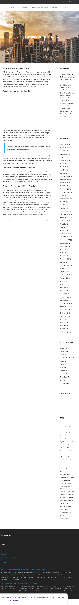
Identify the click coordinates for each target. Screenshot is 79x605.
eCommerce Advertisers (67, 448)
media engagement (65, 480)
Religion (62, 370)
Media (30, 34)
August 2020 (64, 278)
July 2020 (63, 281)
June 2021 (63, 252)
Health (62, 355)
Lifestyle (69, 474)
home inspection (69, 466)
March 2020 (63, 294)
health (69, 460)
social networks (64, 503)
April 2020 (63, 291)
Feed (4, 562)
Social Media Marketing (66, 500)
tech (61, 509)
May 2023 (63, 205)
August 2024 (64, 183)
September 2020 (65, 275)
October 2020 (64, 272)
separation (63, 494)
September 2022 (65, 221)
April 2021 (63, 256)
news (61, 483)
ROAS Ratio (71, 491)
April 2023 (63, 208)
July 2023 (63, 202)
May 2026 (63, 151)
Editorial (62, 1)
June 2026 (63, 148)
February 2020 (64, 297)
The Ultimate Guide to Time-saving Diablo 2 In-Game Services (67, 114)
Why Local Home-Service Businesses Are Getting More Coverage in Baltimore (67, 78)
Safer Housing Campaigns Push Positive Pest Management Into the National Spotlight (67, 96)
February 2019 (64, 332)
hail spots (62, 457)
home (61, 466)
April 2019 (63, 329)
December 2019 (65, 303)
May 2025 (63, 170)
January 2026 (64, 154)
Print (76, 1)
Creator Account (64, 436)
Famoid (69, 451)
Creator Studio (64, 439)
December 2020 (65, 265)
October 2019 (64, 310)
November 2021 (65, 240)
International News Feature (9, 557)
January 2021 (64, 262)
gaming (67, 454)
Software (63, 374)
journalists (63, 474)
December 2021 (65, 237)
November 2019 (65, 306)
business (62, 424)
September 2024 (65, 179)
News (34, 34)
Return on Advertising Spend (66, 487)
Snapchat (62, 497)
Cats (72, 427)
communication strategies (67, 433)
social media (70, 497)
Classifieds (69, 1)
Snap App (70, 494)
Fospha (62, 454)
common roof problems (66, 430)
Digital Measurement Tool (67, 442)
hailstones (69, 457)
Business (62, 348)
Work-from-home (65, 518)
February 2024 (64, 189)
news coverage (69, 483)
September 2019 (65, 313)
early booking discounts (66, 445)
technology (67, 509)
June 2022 (63, 224)
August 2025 (64, 160)
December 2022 (65, 214)
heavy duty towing (65, 463)
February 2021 (64, 259)
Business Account (65, 427)
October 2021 (64, 243)
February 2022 (64, 233)
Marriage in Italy (64, 477)
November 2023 (65, 195)
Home (55, 1)
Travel (61, 380)
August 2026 (64, 144)
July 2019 (63, 319)
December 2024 (65, 176)
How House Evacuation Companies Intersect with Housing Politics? (67, 106)
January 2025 (64, 173)
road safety (63, 491)
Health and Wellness (66, 358)
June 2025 (63, 167)
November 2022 (65, 217)
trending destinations (66, 512)
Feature (3, 560)
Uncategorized (64, 383)
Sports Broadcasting (65, 506)
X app (72, 518)
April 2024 (63, 186)
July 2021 (63, 249)
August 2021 (64, 246)
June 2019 (63, 322)
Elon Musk (63, 451)
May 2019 (63, 326)
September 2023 (65, 198)
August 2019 (64, 316)
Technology (63, 377)
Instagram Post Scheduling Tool (67, 470)
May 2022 (63, 227)
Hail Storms (63, 460)
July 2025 (63, 163)
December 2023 (65, 192)
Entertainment (64, 351)
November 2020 (65, 268)
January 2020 (64, 300)
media (72, 477)
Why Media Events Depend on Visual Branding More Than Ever (67, 87)
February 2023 (64, 211)
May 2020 (63, 287)
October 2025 (64, 157)
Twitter (62, 515)
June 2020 (63, 284)
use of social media (11, 156)
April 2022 (63, 230)
